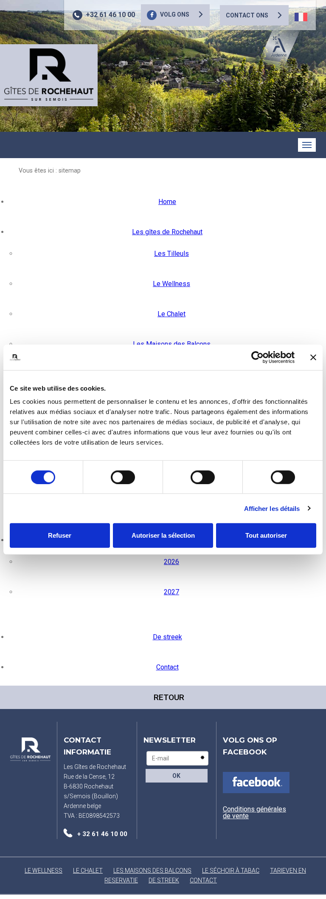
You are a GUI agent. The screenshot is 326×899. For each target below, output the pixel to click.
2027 (171, 592)
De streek (167, 637)
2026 (171, 562)
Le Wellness (171, 284)
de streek (164, 880)
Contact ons (247, 15)
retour (169, 697)
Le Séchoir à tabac (230, 870)
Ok (176, 775)
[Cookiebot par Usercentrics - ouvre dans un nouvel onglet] (257, 357)
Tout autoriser (266, 535)
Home (167, 202)
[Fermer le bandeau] (313, 357)
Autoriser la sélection (163, 535)
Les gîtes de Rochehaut (167, 232)
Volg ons (174, 14)
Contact (167, 667)
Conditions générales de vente (254, 812)
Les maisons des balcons (152, 870)
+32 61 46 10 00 (110, 15)
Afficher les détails (272, 508)
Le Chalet (171, 314)
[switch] (123, 477)
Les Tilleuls (171, 254)
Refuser (59, 535)
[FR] (301, 17)
